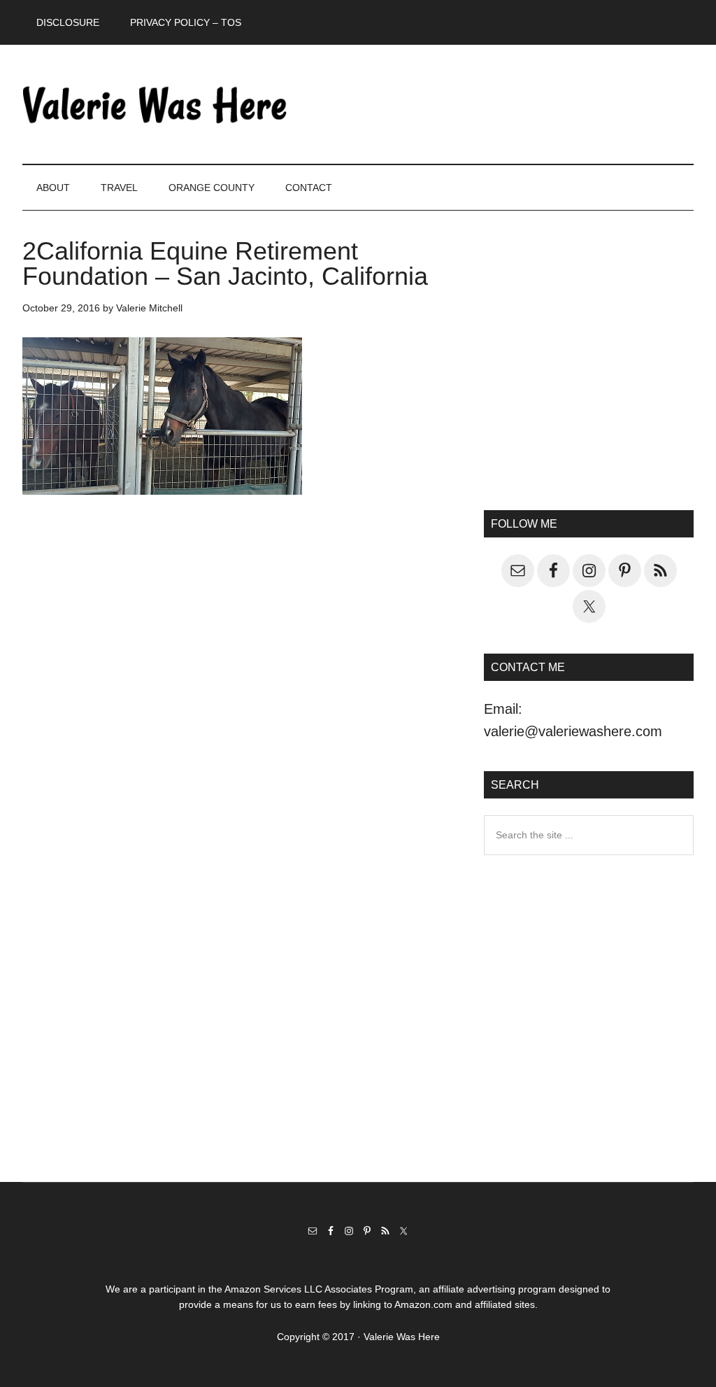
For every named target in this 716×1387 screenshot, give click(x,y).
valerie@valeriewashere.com (573, 731)
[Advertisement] (589, 371)
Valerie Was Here (155, 104)
